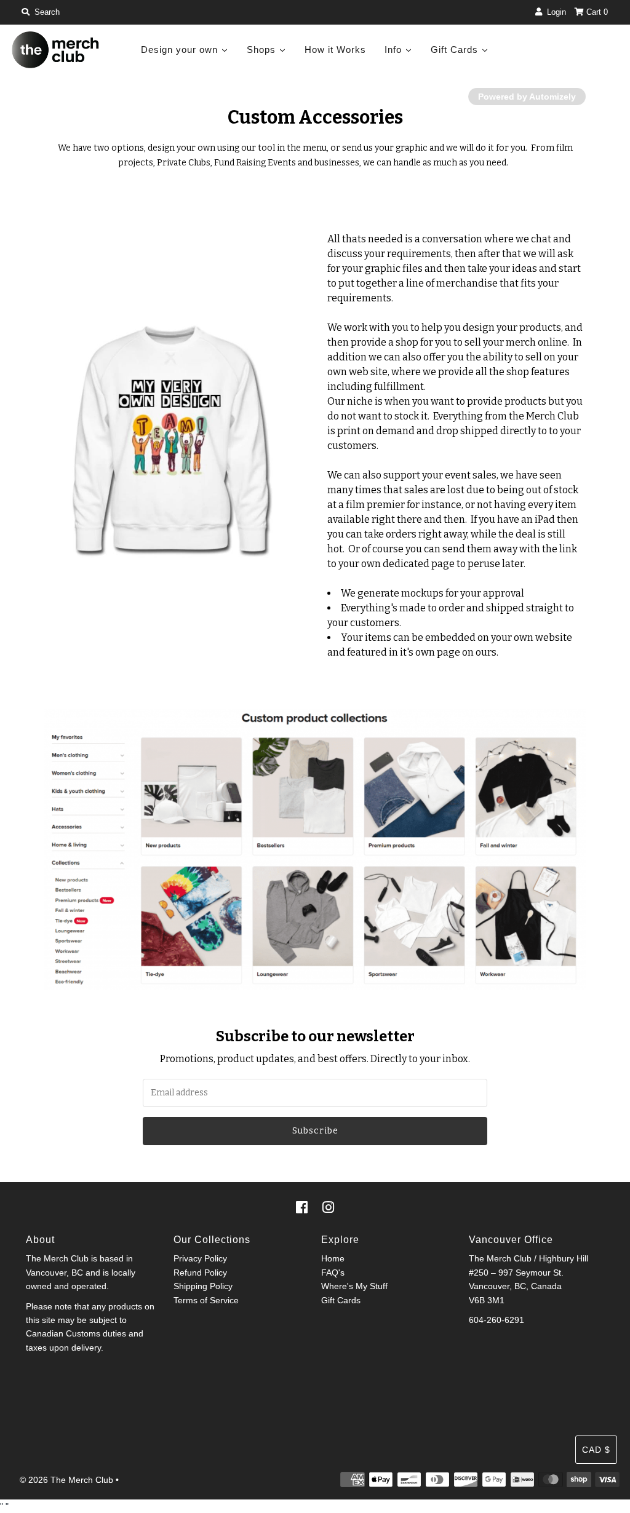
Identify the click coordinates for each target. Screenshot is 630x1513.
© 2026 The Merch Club (66, 1480)
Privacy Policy (200, 1258)
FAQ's (333, 1272)
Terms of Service (206, 1300)
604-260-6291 (496, 1320)
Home (333, 1258)
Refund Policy (200, 1272)
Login (554, 12)
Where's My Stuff (354, 1286)
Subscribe (315, 1131)
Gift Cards (341, 1300)
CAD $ (596, 1450)
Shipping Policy (203, 1286)
